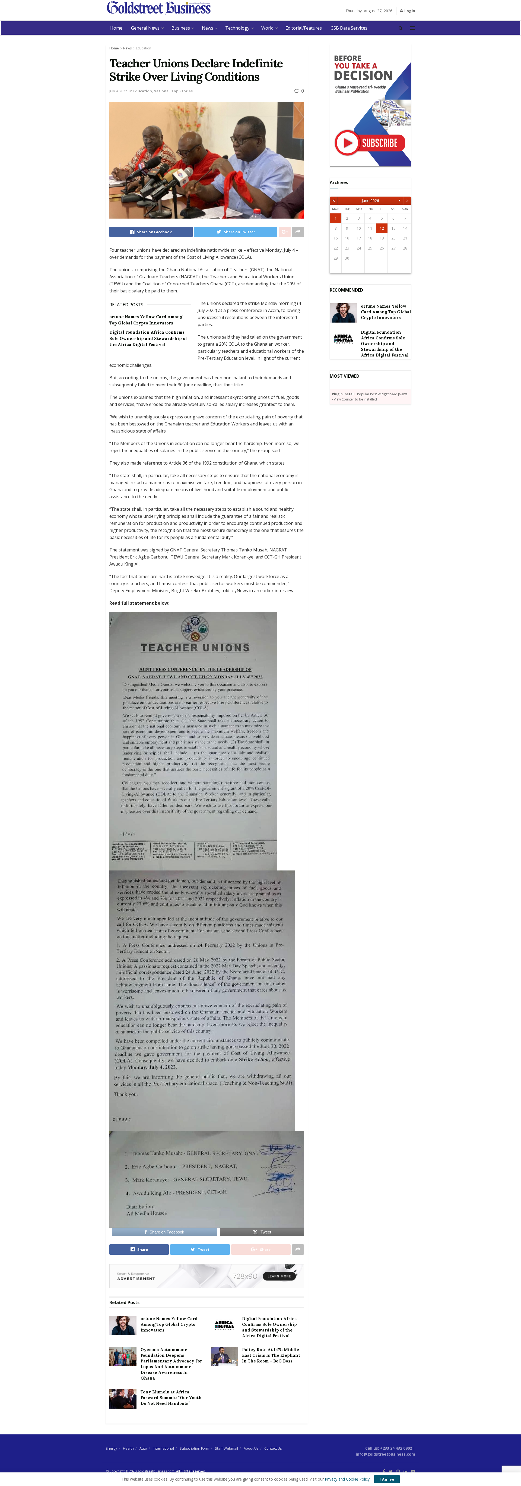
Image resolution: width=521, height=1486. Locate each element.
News (207, 28)
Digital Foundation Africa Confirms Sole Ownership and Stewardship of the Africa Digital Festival (148, 338)
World (267, 28)
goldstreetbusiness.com (155, 1471)
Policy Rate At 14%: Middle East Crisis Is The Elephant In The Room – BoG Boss (271, 1355)
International (163, 1448)
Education (143, 48)
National (162, 91)
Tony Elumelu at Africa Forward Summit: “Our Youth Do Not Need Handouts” (171, 1397)
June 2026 (370, 200)
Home (116, 28)
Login (409, 10)
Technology (237, 28)
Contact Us (273, 1448)
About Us (251, 1448)
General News (145, 28)
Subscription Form (194, 1448)
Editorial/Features (303, 28)
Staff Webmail (226, 1448)
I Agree (387, 1479)
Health (128, 1448)
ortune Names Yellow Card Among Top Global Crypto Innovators (169, 1324)
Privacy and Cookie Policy (347, 1479)
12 (382, 228)
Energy (111, 1448)
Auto (143, 1448)
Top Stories (182, 91)
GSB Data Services (349, 28)
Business (180, 28)
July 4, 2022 (118, 91)
